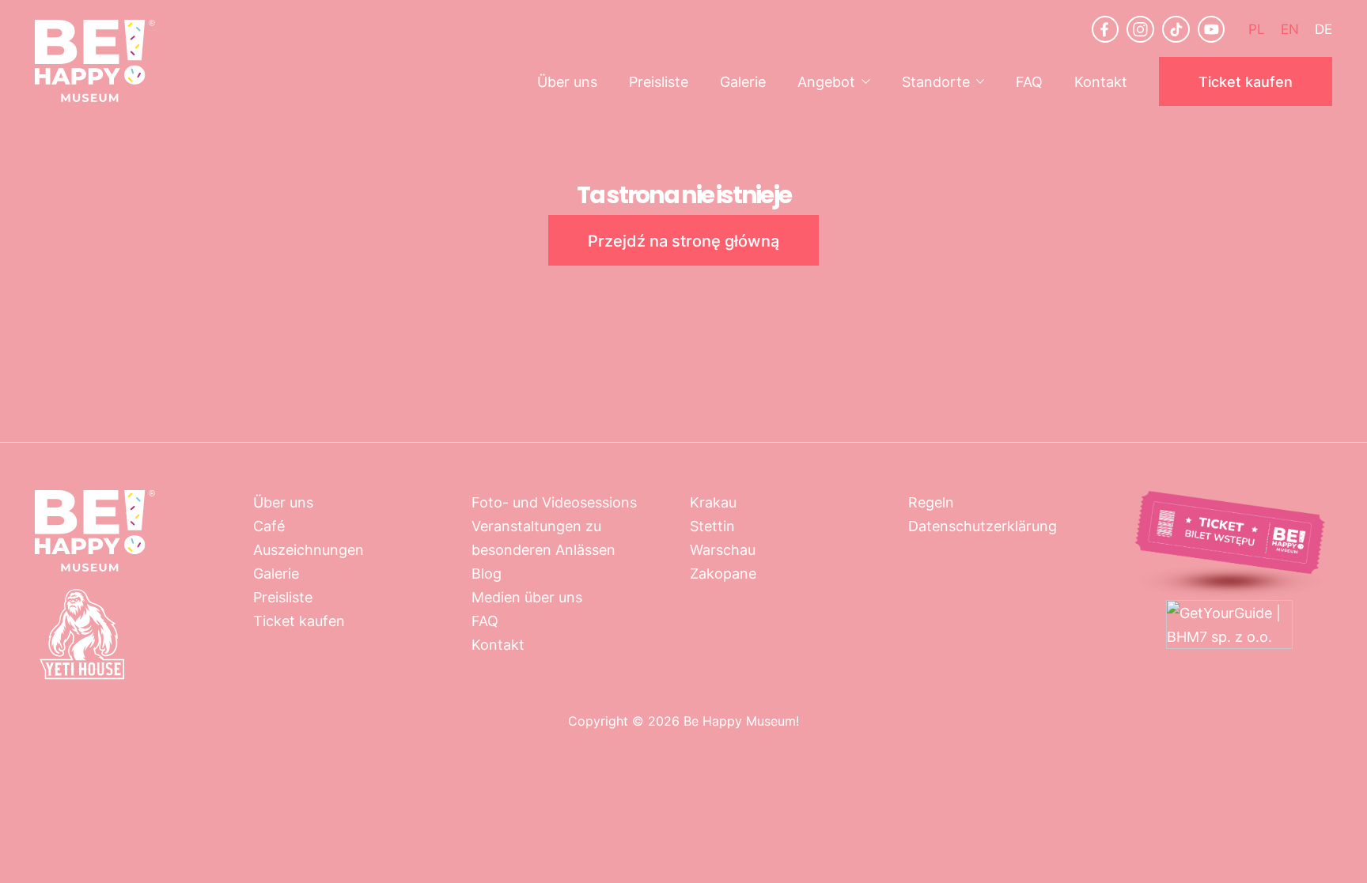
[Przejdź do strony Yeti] (82, 676)
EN (1290, 28)
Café (269, 525)
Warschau (722, 549)
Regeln (931, 502)
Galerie (743, 81)
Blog (486, 573)
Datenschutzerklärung (982, 525)
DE (1323, 28)
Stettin (712, 525)
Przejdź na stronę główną (683, 240)
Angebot (826, 81)
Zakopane (723, 573)
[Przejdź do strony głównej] (95, 61)
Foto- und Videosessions (554, 502)
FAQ (1029, 81)
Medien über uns (526, 597)
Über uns (567, 81)
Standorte (936, 81)
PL (1256, 28)
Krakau (713, 502)
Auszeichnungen (308, 549)
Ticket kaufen (1245, 81)
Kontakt (1100, 81)
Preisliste (658, 81)
